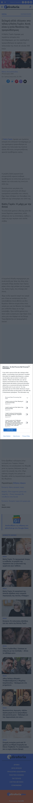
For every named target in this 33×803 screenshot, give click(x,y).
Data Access (16, 436)
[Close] (29, 367)
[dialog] (16, 401)
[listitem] (16, 398)
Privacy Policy (26, 436)
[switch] (26, 402)
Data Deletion (7, 436)
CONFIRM (10, 430)
